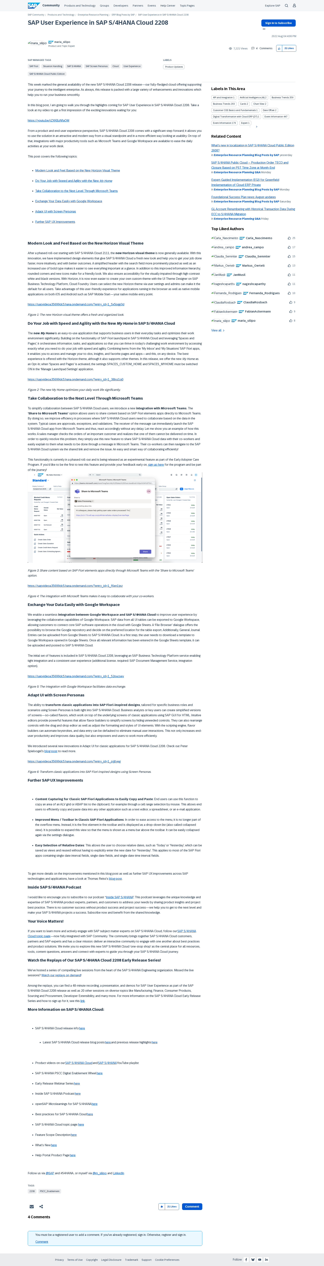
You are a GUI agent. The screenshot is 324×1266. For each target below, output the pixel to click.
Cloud (115, 66)
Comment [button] (192, 1206)
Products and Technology (79, 5)
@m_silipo (100, 1173)
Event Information (274, 116)
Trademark (131, 1259)
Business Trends (280, 97)
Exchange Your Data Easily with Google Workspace (68, 201)
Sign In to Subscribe (278, 23)
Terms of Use (75, 1259)
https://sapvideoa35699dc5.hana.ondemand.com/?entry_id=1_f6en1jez (75, 585)
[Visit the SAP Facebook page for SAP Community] (246, 1259)
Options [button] (263, 29)
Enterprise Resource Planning (93, 15)
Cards (243, 104)
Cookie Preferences (167, 1259)
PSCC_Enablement (49, 1191)
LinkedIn (118, 1173)
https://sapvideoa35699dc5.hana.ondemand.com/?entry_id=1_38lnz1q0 (75, 379)
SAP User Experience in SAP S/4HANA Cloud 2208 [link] (163, 15)
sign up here (156, 464)
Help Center (167, 5)
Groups (104, 5)
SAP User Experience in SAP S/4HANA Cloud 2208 (98, 22)
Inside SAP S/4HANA (119, 897)
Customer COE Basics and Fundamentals (234, 110)
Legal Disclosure (111, 1259)
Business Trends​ (221, 104)
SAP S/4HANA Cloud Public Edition (47, 74)
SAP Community (36, 15)
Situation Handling (52, 66)
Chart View (258, 104)
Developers (121, 5)
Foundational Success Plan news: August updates (243, 197)
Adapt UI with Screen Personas (55, 211)
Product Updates (174, 67)
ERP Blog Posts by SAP (123, 15)
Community (51, 5)
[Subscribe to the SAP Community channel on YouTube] (259, 1259)
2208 (32, 1191)
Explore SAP (272, 5)
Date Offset (268, 110)
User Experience (132, 66)
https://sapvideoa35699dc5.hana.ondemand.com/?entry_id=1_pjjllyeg (74, 761)
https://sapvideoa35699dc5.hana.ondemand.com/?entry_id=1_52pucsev (76, 676)
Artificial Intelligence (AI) (252, 97)
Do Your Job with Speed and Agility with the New (73, 180)
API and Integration (223, 97)
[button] (279, 48)
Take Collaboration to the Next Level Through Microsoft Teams (76, 190)
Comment (41, 1241)
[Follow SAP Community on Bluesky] (252, 1259)
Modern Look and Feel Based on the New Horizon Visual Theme (77, 170)
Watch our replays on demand (61, 975)
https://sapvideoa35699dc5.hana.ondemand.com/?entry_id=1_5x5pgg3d (76, 304)
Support (147, 1259)
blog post (50, 751)
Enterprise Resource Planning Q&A (237, 172)
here (82, 1028)
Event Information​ (222, 123)
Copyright (92, 1259)
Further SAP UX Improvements (55, 221)
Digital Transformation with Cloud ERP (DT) (235, 116)
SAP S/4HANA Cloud (78, 1063)
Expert (244, 123)
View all (216, 330)
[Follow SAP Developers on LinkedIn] (266, 1259)
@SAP (50, 1173)
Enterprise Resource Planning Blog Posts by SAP (246, 155)
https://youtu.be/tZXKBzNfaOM (48, 120)
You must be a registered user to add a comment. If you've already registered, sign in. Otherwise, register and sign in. (110, 1234)
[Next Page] (256, 126)
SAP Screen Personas (97, 66)
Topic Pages (187, 5)
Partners (138, 5)
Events (152, 5)
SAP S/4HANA (74, 66)
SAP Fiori (33, 66)
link (82, 1001)
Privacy (59, 1259)
